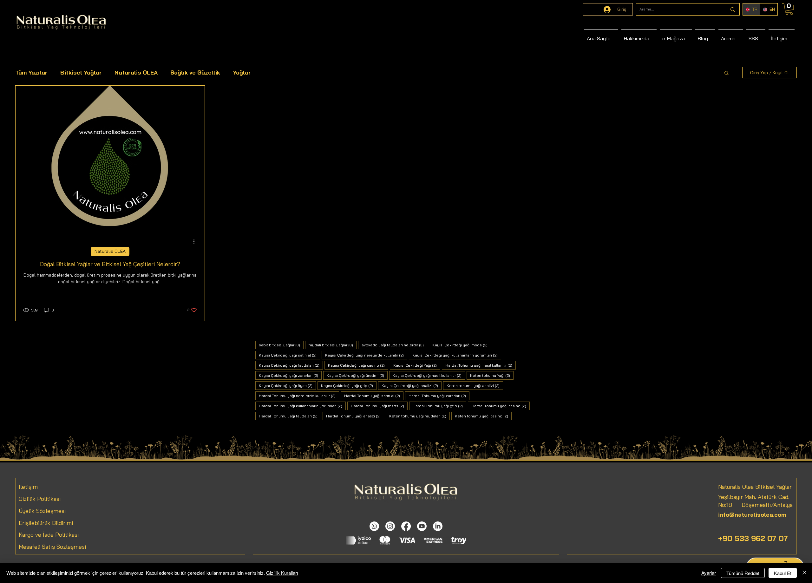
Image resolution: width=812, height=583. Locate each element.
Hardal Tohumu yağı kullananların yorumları (302, 405)
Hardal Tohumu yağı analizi (355, 415)
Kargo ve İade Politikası (49, 534)
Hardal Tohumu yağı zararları (439, 395)
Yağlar (242, 72)
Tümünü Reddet (742, 573)
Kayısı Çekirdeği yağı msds (461, 344)
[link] (789, 9)
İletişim (28, 486)
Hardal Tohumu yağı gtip (439, 405)
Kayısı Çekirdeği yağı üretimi (357, 375)
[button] (727, 73)
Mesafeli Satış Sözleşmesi (52, 546)
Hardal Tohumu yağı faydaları (290, 415)
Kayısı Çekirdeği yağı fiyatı (287, 385)
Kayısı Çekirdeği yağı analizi (412, 385)
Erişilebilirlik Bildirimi (46, 523)
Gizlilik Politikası (40, 498)
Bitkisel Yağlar (81, 72)
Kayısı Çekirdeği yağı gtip (349, 385)
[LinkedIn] (437, 526)
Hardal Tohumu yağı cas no (500, 405)
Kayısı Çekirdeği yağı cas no (358, 365)
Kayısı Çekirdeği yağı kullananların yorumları (456, 354)
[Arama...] (732, 9)
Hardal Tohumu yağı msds (379, 405)
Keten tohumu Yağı (492, 375)
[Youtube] (422, 526)
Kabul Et (782, 573)
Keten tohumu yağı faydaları (419, 415)
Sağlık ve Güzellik (195, 72)
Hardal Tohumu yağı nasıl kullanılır (480, 365)
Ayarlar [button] (708, 572)
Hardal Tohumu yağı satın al (373, 395)
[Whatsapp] (374, 526)
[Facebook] (406, 526)
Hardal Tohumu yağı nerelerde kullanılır (299, 395)
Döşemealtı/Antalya (762, 504)
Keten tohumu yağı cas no (483, 415)
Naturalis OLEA (136, 72)
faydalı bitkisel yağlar (333, 344)
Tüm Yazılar (31, 72)
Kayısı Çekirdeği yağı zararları (290, 375)
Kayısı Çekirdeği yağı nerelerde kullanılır (366, 354)
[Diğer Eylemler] (196, 241)
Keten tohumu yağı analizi (475, 385)
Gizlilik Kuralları (282, 572)
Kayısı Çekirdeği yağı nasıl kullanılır (429, 375)
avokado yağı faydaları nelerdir (394, 344)
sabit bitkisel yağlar (281, 344)
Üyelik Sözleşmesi (42, 510)
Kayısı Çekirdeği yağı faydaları (291, 365)
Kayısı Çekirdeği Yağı (416, 365)
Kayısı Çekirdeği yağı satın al (289, 354)
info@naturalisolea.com (752, 514)
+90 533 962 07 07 (753, 538)
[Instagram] (390, 526)
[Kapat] (804, 573)
